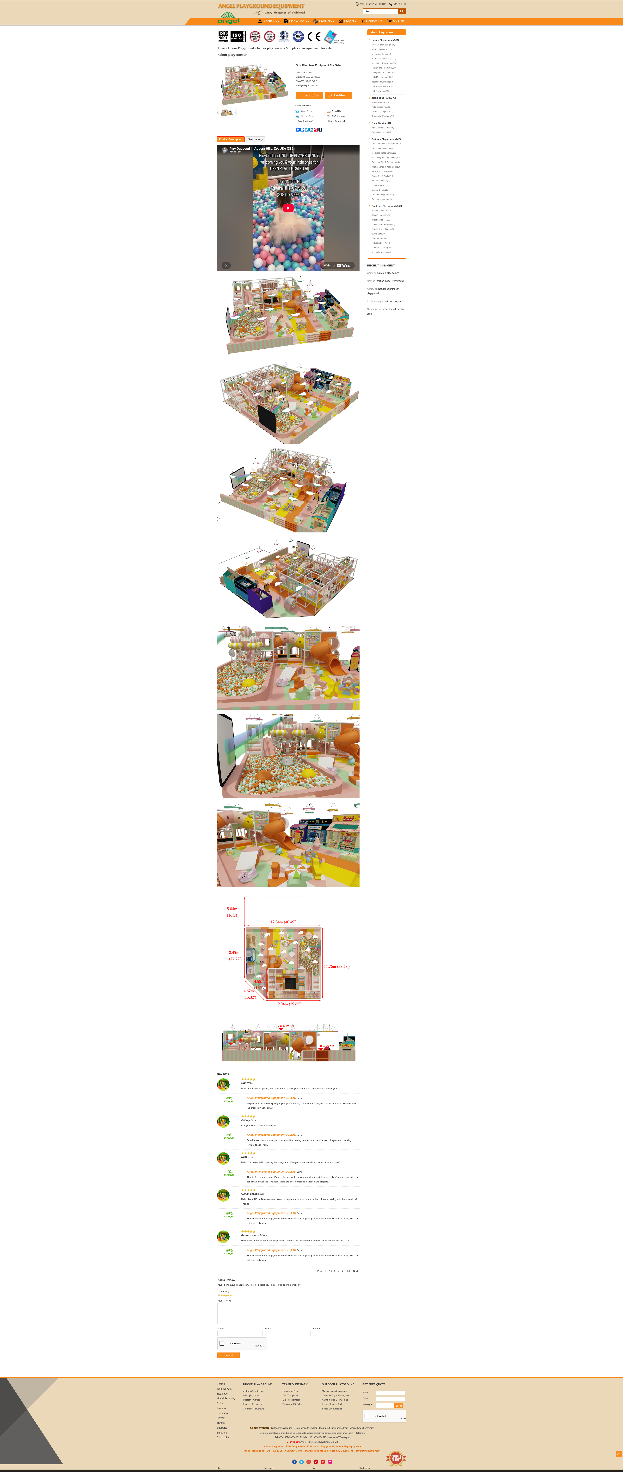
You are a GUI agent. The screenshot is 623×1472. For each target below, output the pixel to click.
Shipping (222, 1432)
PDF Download (339, 116)
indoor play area (395, 301)
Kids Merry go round (382, 77)
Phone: (316, 1328)
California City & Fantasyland (386, 162)
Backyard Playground (387, 206)
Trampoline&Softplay (383, 116)
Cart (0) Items (399, 4)
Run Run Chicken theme (384, 148)
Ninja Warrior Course (383, 128)
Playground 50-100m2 (384, 68)
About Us (270, 21)
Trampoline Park (384, 97)
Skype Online (306, 111)
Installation (223, 1393)
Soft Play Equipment (382, 86)
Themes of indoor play (384, 58)
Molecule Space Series (384, 153)
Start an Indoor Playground (390, 280)
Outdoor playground (382, 199)
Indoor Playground (385, 40)
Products (325, 21)
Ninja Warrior (381, 123)
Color (220, 1403)
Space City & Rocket (382, 176)
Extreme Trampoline (382, 112)
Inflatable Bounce (381, 252)
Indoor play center (382, 49)
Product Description (230, 139)
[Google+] (308, 1463)
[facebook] (294, 1463)
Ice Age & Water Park (383, 171)
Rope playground (381, 132)
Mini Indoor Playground (384, 63)
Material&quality (226, 1398)
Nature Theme (380, 181)
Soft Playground (381, 91)
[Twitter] (301, 1463)
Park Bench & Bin (381, 247)
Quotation (222, 1413)
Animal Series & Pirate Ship (386, 167)
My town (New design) (383, 45)
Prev (319, 1271)
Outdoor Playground (386, 139)
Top (619, 1454)
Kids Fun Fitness (381, 220)
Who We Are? (224, 1388)
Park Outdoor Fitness (383, 224)
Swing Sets (378, 234)
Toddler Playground (382, 82)
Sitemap (360, 1433)
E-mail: (221, 1328)
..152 (348, 1271)
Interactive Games (381, 54)
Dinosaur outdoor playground (386, 144)
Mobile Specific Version (362, 1428)
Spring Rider (379, 238)
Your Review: (224, 1301)
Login (371, 4)
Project (349, 21)
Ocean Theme (380, 190)
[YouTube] (323, 1463)
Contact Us (374, 21)
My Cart (398, 21)
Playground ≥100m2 (383, 72)
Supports (222, 1427)
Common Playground (383, 195)
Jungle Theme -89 (381, 211)
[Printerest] (315, 1463)
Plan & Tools (298, 21)
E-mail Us (336, 111)
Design (221, 1383)
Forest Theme (380, 185)
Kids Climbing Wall (382, 243)
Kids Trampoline (381, 107)
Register (381, 4)
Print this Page (306, 116)
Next (355, 1271)
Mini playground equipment (386, 158)
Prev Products (305, 121)
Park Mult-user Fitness (383, 229)
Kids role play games (388, 273)
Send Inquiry (255, 139)
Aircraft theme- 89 (381, 215)
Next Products (336, 121)
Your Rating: (223, 1291)
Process (221, 1408)
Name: (269, 1328)
